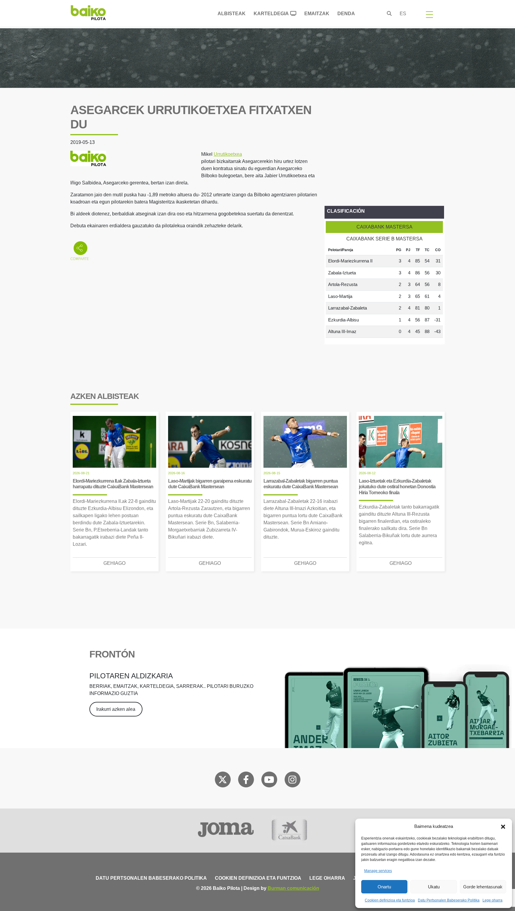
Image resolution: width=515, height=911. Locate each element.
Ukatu (434, 886)
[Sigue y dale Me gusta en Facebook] (246, 781)
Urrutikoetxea (228, 154)
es (403, 13)
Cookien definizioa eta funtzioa (390, 900)
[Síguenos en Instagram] (292, 781)
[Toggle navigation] (429, 14)
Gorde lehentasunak (482, 886)
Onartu (384, 886)
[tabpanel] (384, 291)
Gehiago (114, 563)
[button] (503, 826)
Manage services (378, 871)
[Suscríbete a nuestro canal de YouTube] (269, 781)
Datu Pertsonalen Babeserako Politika (449, 900)
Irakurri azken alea (115, 709)
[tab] (384, 227)
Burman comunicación (293, 888)
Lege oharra (492, 900)
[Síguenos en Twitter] (222, 781)
